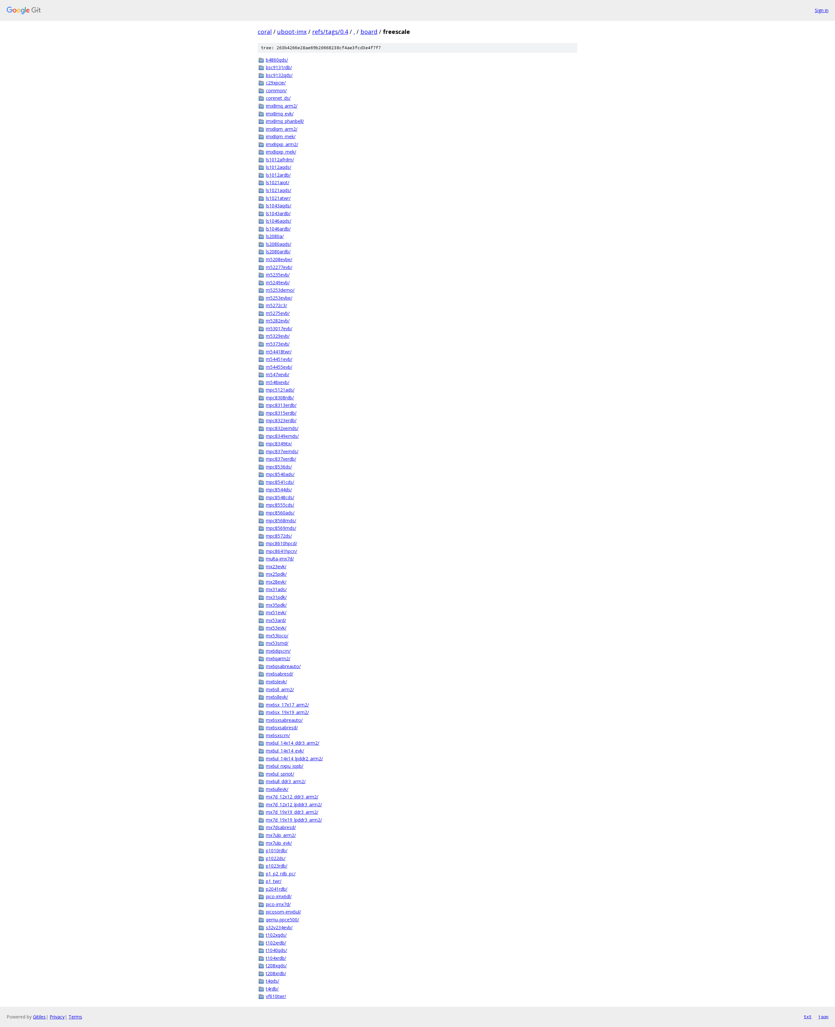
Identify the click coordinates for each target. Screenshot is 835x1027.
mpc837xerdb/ (281, 459)
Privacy (57, 1017)
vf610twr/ (276, 996)
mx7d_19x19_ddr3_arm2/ (292, 812)
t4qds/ (272, 981)
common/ (276, 90)
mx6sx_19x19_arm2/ (287, 712)
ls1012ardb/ (278, 175)
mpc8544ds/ (279, 489)
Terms (75, 1017)
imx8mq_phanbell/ (285, 121)
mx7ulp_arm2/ (281, 835)
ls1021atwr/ (278, 198)
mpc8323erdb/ (281, 420)
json (823, 1017)
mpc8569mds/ (281, 528)
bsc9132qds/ (279, 75)
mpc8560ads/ (280, 513)
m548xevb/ (277, 382)
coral (265, 32)
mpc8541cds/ (280, 482)
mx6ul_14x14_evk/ (285, 751)
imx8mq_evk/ (280, 114)
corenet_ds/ (278, 98)
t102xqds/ (276, 935)
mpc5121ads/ (280, 390)
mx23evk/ (276, 566)
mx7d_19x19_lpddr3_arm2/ (294, 820)
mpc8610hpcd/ (281, 543)
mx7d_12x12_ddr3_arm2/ (292, 797)
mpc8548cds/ (280, 497)
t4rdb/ (272, 989)
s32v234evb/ (279, 927)
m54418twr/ (279, 352)
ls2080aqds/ (278, 244)
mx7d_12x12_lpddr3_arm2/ (294, 804)
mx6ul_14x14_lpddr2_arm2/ (294, 758)
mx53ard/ (276, 620)
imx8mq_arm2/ (281, 106)
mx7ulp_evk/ (279, 843)
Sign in (821, 10)
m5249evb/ (278, 282)
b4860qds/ (277, 60)
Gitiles (39, 1017)
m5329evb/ (278, 336)
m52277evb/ (279, 267)
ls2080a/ (275, 236)
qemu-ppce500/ (282, 919)
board (368, 32)
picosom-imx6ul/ (283, 912)
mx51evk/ (276, 612)
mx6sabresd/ (279, 674)
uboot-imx (292, 32)
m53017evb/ (279, 328)
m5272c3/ (276, 305)
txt (808, 1017)
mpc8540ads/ (280, 474)
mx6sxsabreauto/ (284, 720)
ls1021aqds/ (278, 190)
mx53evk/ (276, 628)
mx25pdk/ (276, 574)
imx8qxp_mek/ (281, 152)
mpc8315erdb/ (281, 413)
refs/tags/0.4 (330, 32)
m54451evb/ (279, 359)
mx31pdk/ (276, 597)
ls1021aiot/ (277, 182)
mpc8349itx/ (279, 443)
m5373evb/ (278, 344)
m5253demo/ (280, 290)
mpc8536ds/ (279, 467)
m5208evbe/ (279, 259)
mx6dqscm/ (278, 651)
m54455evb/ (279, 367)
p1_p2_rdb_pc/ (281, 874)
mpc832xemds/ (282, 428)
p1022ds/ (275, 858)
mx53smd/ (277, 643)
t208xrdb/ (276, 973)
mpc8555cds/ (280, 505)
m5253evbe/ (279, 298)
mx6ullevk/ (277, 789)
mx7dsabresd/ (281, 827)
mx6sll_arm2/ (280, 689)
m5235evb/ (278, 275)
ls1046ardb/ (278, 229)
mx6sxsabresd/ (282, 727)
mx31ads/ (276, 589)
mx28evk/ (276, 582)
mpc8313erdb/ (281, 405)
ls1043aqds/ (278, 205)
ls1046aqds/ (278, 221)
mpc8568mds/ (281, 520)
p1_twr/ (273, 881)
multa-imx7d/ (280, 559)
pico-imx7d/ (278, 904)
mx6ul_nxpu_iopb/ (284, 766)
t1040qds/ (276, 950)
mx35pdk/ (276, 605)
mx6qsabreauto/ (283, 666)
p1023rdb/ (276, 866)
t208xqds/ (276, 965)
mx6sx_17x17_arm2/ (287, 705)
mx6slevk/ (276, 681)
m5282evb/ (278, 321)
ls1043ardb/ (278, 213)
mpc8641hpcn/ (281, 551)
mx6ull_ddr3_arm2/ (286, 781)
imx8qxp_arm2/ (282, 144)
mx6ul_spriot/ (280, 774)
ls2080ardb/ (278, 251)
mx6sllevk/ (277, 697)
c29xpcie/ (276, 83)
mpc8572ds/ (279, 536)
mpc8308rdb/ (280, 397)
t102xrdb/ (276, 943)
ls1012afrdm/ (280, 159)
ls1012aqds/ (278, 167)
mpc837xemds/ (282, 451)
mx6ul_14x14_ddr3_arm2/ (292, 743)
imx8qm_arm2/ (281, 129)
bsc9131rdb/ (279, 67)
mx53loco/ (277, 636)
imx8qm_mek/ (281, 136)
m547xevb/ (277, 374)
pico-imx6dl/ (279, 896)
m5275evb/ (278, 313)
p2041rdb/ (276, 889)
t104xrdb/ (276, 958)
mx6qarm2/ (278, 658)
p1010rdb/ (276, 850)
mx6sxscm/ (278, 735)
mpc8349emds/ (282, 436)
